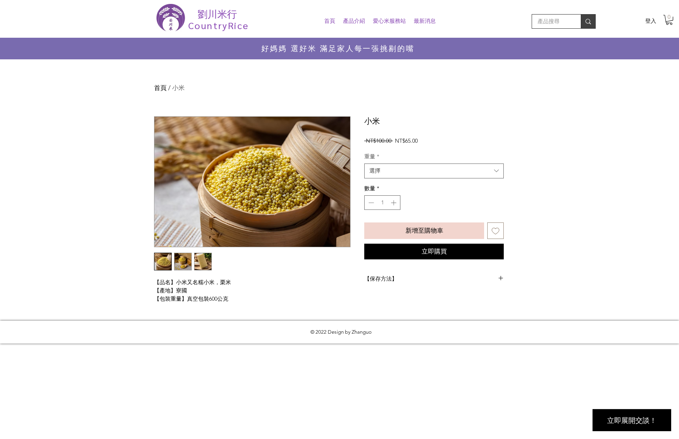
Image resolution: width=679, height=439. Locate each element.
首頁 (160, 88)
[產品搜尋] (588, 21)
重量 (371, 156)
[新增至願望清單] (495, 230)
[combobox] (434, 170)
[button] (669, 20)
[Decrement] (370, 202)
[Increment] (394, 202)
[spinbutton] (382, 202)
